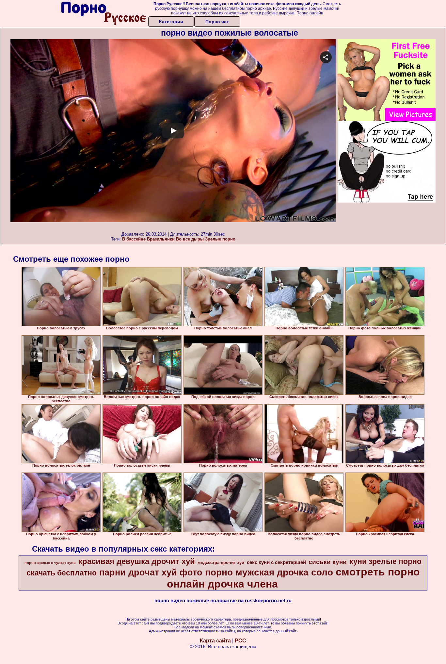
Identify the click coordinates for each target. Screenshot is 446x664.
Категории (171, 21)
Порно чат (217, 21)
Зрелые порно (220, 239)
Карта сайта (215, 640)
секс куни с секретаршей (276, 562)
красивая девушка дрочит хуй (136, 561)
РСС (240, 640)
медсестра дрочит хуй (221, 562)
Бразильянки (161, 239)
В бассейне (134, 239)
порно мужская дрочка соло (269, 572)
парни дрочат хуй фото (150, 572)
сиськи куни (328, 561)
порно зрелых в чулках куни (50, 563)
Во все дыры (190, 239)
